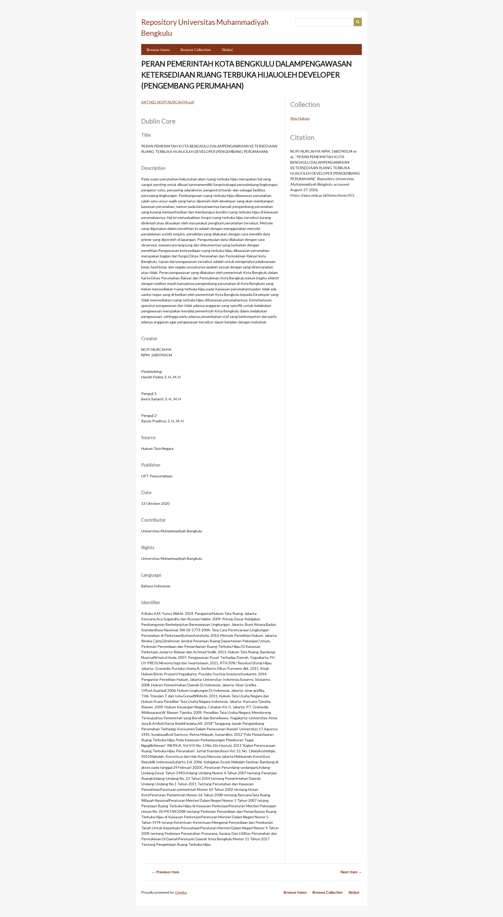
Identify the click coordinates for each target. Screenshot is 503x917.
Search (358, 22)
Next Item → (351, 872)
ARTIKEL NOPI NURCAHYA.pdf (167, 102)
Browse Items (158, 49)
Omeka (181, 892)
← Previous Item (165, 872)
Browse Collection (196, 49)
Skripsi (227, 49)
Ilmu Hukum (300, 118)
